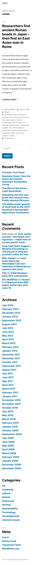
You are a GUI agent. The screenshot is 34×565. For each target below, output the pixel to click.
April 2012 (8, 339)
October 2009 (10, 430)
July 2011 (7, 373)
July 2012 (7, 328)
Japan (8, 120)
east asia (17, 117)
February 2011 (10, 392)
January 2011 (9, 396)
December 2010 (11, 400)
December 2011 (11, 354)
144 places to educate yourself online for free (15, 253)
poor (25, 130)
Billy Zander (9, 258)
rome (17, 133)
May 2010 (7, 415)
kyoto (13, 122)
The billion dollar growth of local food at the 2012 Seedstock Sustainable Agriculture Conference (16, 208)
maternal (5, 125)
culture (6, 493)
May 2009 (8, 445)
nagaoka (5, 128)
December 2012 (11, 312)
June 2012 (8, 331)
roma (13, 133)
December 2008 (11, 464)
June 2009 (8, 441)
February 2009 (10, 457)
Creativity (8, 489)
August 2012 (9, 324)
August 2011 (9, 369)
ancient (9, 115)
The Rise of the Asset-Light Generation (15, 189)
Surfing (6, 504)
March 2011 (8, 388)
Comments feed (11, 544)
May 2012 (7, 335)
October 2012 (10, 316)
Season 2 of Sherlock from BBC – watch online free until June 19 (16, 283)
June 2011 (8, 377)
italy (3, 120)
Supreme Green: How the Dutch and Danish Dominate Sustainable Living (16, 180)
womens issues (11, 519)
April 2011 (8, 385)
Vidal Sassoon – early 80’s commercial (15, 274)
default (6, 112)
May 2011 (7, 381)
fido (4, 273)
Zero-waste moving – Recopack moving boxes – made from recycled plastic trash (17, 238)
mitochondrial (14, 125)
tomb (22, 133)
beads (15, 115)
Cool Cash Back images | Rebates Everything (16, 247)
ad (5, 115)
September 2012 (11, 320)
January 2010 (10, 426)
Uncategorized (10, 516)
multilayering (24, 125)
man (23, 122)
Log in (5, 537)
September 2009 (12, 434)
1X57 (4, 3)
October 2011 (9, 362)
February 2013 (10, 309)
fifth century (25, 117)
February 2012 (10, 347)
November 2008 (11, 468)
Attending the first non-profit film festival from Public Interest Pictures (15, 197)
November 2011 (11, 358)
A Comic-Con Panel (13, 172)
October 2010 (10, 407)
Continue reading (11, 99)
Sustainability (10, 508)
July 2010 (7, 411)
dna (11, 117)
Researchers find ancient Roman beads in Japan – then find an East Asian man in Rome (16, 36)
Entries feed (9, 541)
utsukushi (5, 136)
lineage (18, 122)
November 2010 (11, 403)
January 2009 (10, 460)
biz (4, 485)
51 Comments (9, 138)
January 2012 (10, 350)
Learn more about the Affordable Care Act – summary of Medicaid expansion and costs (16, 264)
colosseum (22, 115)
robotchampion (9, 109)
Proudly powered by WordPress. (17, 559)
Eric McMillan (10, 279)
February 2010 (10, 422)
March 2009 (9, 453)
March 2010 (9, 419)
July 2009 (8, 438)
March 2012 (9, 343)
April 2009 (8, 449)
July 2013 (7, 305)
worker (12, 136)
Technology (9, 512)
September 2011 (11, 366)
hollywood (8, 501)
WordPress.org (10, 548)
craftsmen (5, 117)
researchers (6, 133)
